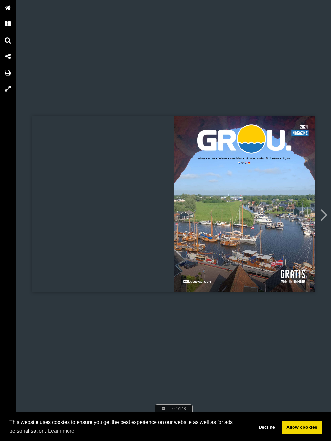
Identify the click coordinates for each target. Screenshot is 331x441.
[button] (8, 8)
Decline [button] (267, 427)
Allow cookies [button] (301, 427)
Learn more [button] (61, 431)
